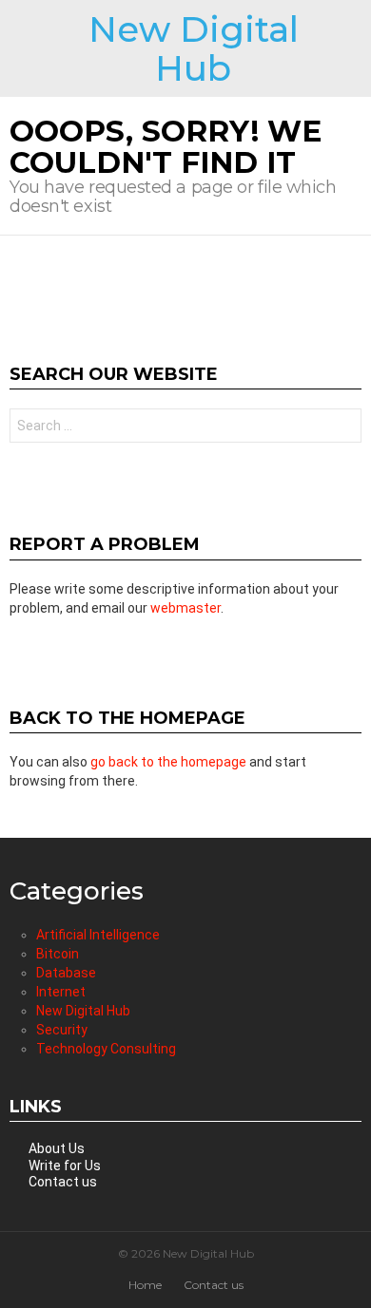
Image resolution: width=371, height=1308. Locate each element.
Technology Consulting (106, 1048)
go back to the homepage (168, 761)
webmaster (185, 608)
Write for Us (65, 1165)
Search (342, 427)
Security (62, 1029)
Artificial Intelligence (98, 934)
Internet (61, 991)
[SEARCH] (353, 48)
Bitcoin (57, 953)
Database (66, 972)
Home (145, 1285)
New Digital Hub (193, 48)
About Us (57, 1148)
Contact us (63, 1181)
